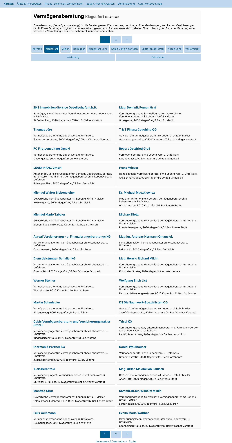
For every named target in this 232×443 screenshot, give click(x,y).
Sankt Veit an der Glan (124, 48)
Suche (132, 441)
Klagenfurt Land (98, 48)
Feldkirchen (158, 57)
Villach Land (174, 48)
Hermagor (79, 48)
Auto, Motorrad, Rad (150, 3)
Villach (65, 48)
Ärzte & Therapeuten (29, 3)
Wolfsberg (73, 57)
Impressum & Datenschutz (111, 441)
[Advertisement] (116, 82)
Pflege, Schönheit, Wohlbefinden (64, 3)
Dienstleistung (126, 3)
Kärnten (9, 3)
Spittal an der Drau (153, 48)
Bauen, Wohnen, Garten (100, 3)
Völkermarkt (192, 48)
